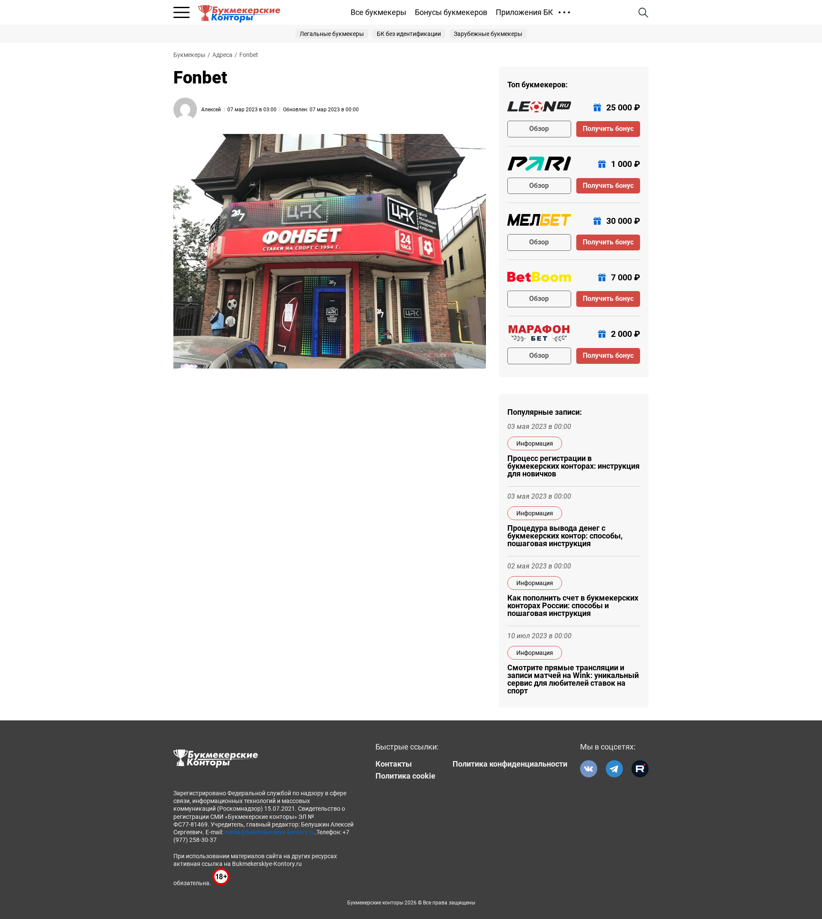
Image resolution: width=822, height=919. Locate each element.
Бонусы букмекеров (451, 12)
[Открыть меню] (181, 12)
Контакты (393, 764)
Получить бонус (608, 129)
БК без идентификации (409, 33)
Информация (534, 443)
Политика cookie (405, 776)
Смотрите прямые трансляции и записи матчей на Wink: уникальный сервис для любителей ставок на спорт (573, 679)
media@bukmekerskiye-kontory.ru (269, 832)
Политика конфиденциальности (510, 764)
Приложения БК (524, 12)
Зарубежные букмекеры (488, 33)
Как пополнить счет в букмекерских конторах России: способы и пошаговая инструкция (572, 605)
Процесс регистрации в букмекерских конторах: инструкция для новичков (573, 466)
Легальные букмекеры (332, 33)
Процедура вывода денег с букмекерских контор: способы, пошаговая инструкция (564, 535)
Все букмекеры (378, 12)
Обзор (539, 129)
